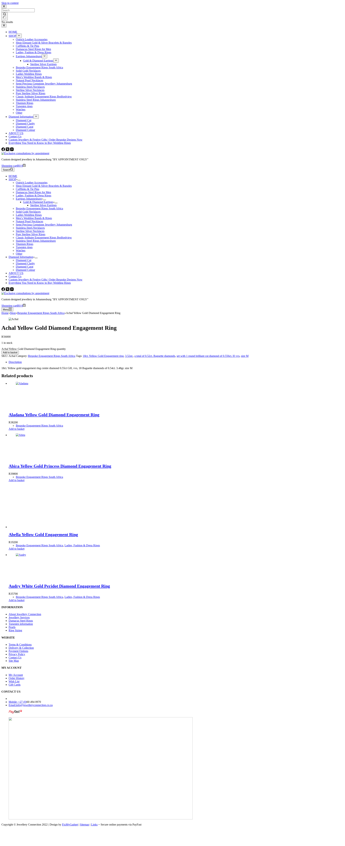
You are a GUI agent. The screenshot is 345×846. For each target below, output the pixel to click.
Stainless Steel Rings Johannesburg (36, 240)
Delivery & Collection (21, 647)
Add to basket (10, 352)
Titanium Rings (24, 244)
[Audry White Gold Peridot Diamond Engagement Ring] (43, 554)
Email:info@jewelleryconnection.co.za (31, 705)
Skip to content (10, 2)
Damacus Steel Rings (21, 620)
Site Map (14, 660)
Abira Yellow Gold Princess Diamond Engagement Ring (60, 466)
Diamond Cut (23, 260)
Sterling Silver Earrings (43, 205)
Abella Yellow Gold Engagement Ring (43, 534)
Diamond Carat (24, 266)
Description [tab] (15, 362)
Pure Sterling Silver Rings (30, 234)
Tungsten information (21, 623)
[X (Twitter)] (8, 150)
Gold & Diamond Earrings (38, 202)
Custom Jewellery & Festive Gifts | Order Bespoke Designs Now (45, 279)
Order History (16, 678)
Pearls (12, 627)
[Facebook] (3, 150)
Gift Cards (14, 684)
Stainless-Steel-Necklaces (30, 227)
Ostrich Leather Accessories (31, 182)
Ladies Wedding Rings (29, 214)
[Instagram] (12, 150)
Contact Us (15, 276)
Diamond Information (21, 256)
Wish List (14, 681)
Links (94, 824)
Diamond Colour (25, 269)
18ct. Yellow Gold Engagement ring (103, 355)
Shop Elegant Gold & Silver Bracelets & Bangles (44, 185)
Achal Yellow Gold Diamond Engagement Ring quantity (33, 348)
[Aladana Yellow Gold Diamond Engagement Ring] (43, 383)
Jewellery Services (19, 617)
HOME (13, 176)
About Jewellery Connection (25, 614)
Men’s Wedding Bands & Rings (34, 218)
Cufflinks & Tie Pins (27, 189)
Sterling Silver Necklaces (30, 231)
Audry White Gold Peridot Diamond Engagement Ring (59, 586)
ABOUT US (16, 273)
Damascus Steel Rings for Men (33, 192)
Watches (20, 250)
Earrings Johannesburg (29, 198)
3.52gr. (129, 355)
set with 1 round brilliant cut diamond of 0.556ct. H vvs (208, 355)
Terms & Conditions (20, 644)
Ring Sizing (15, 630)
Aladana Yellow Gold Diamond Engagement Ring (54, 414)
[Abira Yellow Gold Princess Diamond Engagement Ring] (43, 434)
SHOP (12, 179)
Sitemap (84, 824)
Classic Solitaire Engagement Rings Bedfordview (44, 237)
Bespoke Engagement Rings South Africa (39, 208)
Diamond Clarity (25, 263)
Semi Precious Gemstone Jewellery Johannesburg (44, 224)
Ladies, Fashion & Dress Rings (33, 195)
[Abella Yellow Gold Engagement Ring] (37, 526)
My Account (16, 674)
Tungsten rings (24, 247)
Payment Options (18, 651)
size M (245, 355)
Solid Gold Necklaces (28, 211)
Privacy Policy (17, 654)
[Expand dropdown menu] (19, 180)
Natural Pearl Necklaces (29, 221)
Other (19, 253)
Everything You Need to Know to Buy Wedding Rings (40, 282)
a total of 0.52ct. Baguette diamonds (154, 355)
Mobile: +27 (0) (18, 701)
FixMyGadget (70, 824)
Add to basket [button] (16, 428)
